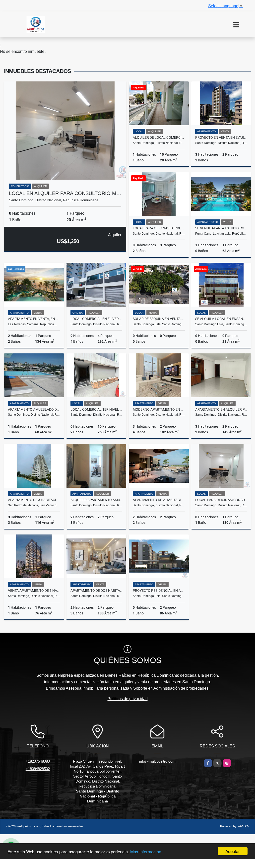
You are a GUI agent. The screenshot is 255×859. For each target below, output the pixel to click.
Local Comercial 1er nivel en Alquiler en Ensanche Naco (96, 409)
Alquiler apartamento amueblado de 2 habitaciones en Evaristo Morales (96, 500)
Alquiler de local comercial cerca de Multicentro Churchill (159, 137)
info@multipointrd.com (157, 761)
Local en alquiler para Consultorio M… (65, 193)
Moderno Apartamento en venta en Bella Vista (159, 409)
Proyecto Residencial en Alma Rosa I (159, 591)
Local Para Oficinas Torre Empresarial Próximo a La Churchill (159, 228)
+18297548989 (38, 761)
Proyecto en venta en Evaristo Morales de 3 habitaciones (221, 137)
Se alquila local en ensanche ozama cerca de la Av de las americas (221, 319)
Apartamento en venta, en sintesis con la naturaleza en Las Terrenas (34, 319)
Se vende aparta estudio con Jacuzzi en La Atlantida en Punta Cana (221, 228)
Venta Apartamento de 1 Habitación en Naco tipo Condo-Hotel (34, 591)
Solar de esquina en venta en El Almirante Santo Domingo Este (159, 319)
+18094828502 (38, 769)
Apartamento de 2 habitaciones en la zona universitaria (159, 500)
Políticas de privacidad (128, 699)
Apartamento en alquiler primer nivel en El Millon (221, 409)
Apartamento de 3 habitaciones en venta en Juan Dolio (34, 500)
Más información (145, 851)
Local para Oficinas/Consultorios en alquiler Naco (221, 500)
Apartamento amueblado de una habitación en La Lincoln (34, 409)
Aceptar (232, 851)
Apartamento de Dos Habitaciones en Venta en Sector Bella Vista (96, 591)
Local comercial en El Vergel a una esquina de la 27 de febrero (96, 319)
